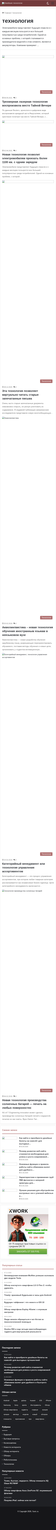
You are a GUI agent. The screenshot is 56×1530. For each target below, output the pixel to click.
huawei (32, 1401)
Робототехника (10, 1460)
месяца (16, 1414)
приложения (20, 1419)
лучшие (45, 1410)
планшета (7, 1419)
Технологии (9, 1464)
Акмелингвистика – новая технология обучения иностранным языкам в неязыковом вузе (27, 631)
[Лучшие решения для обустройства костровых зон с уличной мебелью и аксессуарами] (9, 1194)
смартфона (39, 1419)
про (30, 1419)
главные (35, 1410)
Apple (15, 1401)
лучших (6, 1414)
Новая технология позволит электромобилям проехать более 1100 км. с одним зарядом (24, 158)
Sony (16, 1405)
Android (6, 1401)
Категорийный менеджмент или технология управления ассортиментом (23, 867)
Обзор (47, 1405)
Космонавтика (10, 1443)
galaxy (23, 1401)
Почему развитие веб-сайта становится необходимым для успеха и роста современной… (34, 1154)
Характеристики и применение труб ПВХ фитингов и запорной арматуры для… (36, 1180)
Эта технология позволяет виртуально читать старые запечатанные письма (20, 394)
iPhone (48, 1401)
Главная (7, 13)
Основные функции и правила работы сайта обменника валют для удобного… (34, 1167)
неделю (26, 1414)
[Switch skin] (47, 4)
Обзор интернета (11, 1451)
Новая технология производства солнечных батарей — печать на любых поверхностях (24, 1104)
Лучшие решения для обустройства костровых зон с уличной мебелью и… (36, 1193)
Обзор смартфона (11, 1410)
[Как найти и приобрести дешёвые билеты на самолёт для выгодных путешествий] (9, 1142)
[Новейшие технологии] (12, 3)
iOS (40, 1401)
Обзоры (7, 1456)
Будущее (8, 1434)
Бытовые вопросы (12, 1439)
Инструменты (35, 1405)
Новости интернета (12, 1447)
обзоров (44, 1414)
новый (34, 1414)
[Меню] (52, 4)
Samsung (7, 1405)
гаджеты (24, 1410)
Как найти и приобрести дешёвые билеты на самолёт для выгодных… (35, 1141)
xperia (24, 1405)
